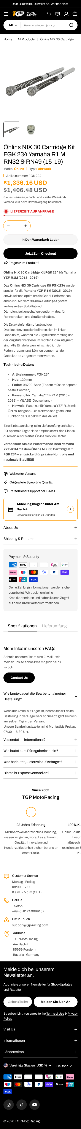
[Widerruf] (49, 13)
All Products (26, 39)
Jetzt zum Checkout (40, 253)
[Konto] (66, 13)
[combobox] (40, 25)
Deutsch (62, 1066)
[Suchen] (71, 25)
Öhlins (19, 169)
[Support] (57, 13)
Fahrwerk (43, 169)
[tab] (22, 627)
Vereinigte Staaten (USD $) (28, 1065)
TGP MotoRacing (27, 1121)
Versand (8, 202)
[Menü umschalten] (6, 13)
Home (7, 39)
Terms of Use (55, 1013)
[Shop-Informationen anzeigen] (70, 509)
